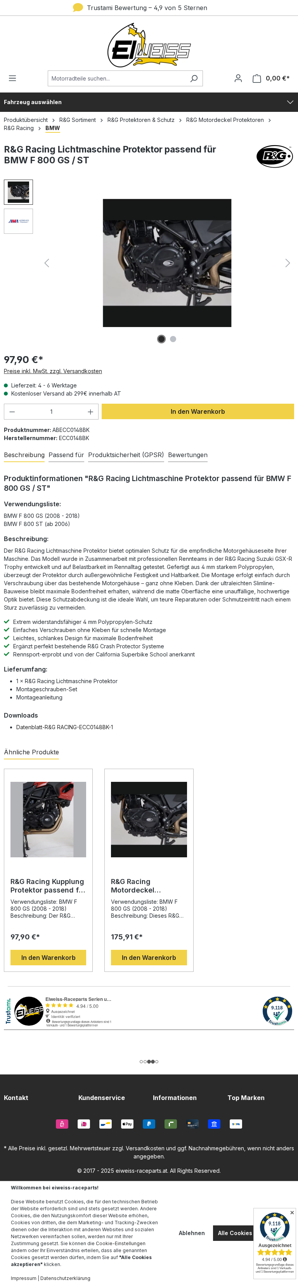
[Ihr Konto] (238, 78)
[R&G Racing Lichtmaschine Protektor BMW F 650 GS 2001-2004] (167, 263)
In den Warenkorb (198, 411)
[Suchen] (194, 78)
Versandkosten (145, 1148)
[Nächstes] (288, 263)
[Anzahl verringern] (12, 412)
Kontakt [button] (16, 1098)
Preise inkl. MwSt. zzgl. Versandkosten (53, 371)
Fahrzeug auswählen (33, 102)
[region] (149, 865)
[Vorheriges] (46, 263)
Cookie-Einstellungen (121, 1243)
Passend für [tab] (66, 455)
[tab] (24, 455)
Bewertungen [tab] (188, 455)
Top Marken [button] (246, 1098)
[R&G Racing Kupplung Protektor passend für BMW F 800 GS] (48, 819)
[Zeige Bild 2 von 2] (173, 339)
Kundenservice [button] (101, 1098)
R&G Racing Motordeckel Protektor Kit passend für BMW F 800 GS (148, 885)
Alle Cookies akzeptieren (252, 1233)
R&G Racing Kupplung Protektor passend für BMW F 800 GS (48, 885)
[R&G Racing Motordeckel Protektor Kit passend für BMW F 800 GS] (149, 819)
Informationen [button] (175, 1098)
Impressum (23, 1278)
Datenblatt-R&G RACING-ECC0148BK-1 (64, 727)
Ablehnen (192, 1233)
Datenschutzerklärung (65, 1278)
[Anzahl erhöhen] (91, 412)
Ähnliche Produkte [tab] (31, 752)
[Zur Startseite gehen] (149, 45)
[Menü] (15, 78)
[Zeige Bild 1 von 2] (161, 339)
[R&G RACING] (274, 158)
